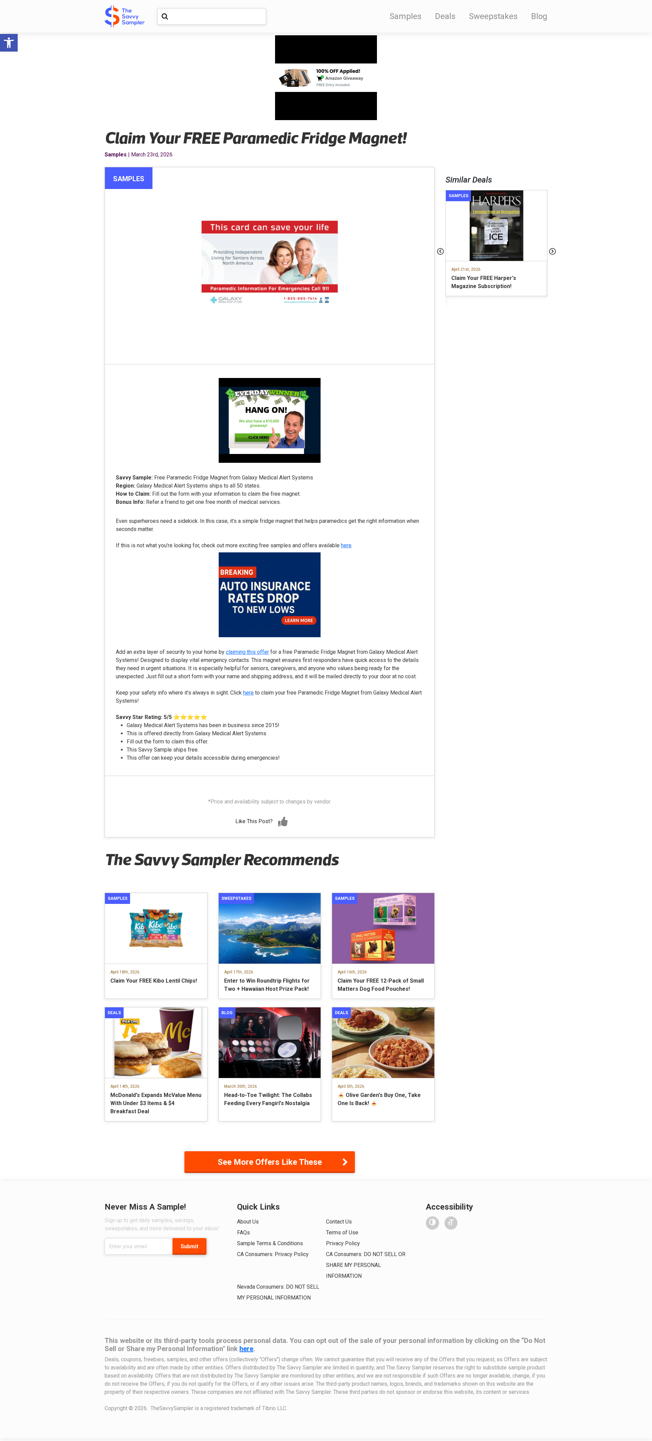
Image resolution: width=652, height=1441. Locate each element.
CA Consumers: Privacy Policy (273, 1254)
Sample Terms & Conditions (270, 1243)
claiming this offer (247, 652)
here (346, 545)
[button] (9, 43)
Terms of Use (342, 1232)
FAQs (243, 1232)
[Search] (164, 16)
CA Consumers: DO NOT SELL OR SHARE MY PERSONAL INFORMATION (365, 1265)
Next (552, 251)
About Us (248, 1221)
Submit (189, 1246)
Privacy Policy (343, 1243)
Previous (440, 251)
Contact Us (339, 1221)
